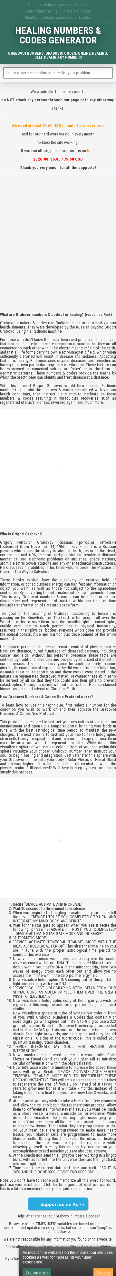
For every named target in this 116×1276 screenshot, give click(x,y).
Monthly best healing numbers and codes (58, 18)
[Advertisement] (58, 238)
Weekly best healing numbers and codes (58, 11)
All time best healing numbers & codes (58, 5)
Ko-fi (90, 151)
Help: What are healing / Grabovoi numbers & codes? (58, 1216)
